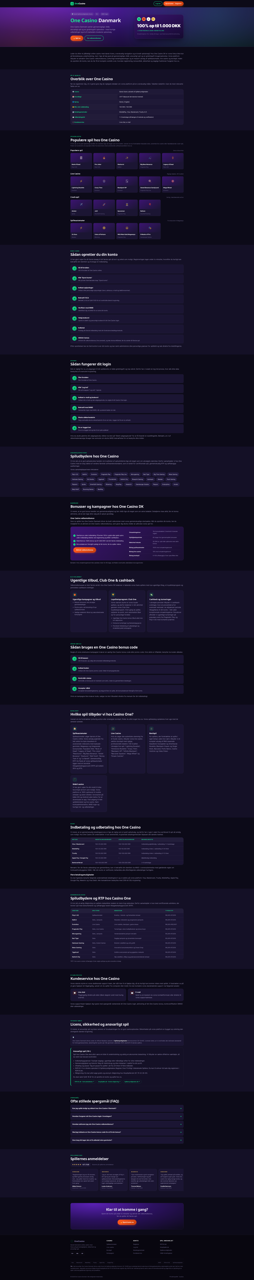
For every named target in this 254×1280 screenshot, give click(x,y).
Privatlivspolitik (174, 1276)
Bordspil (109, 1250)
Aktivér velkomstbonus (84, 550)
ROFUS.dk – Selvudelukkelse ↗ (84, 1081)
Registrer (173, 3)
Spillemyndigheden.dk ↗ (132, 1081)
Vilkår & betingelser (166, 1253)
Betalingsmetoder (138, 1250)
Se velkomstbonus (94, 38)
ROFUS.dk (163, 1244)
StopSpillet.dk (164, 1247)
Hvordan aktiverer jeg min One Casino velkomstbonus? (93, 1124)
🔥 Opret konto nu (127, 1222)
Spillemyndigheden (166, 1250)
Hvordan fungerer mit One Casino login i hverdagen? (92, 1116)
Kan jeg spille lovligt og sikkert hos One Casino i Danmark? (94, 1108)
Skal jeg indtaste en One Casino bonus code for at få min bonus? (96, 1132)
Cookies (181, 1276)
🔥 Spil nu (76, 38)
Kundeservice (137, 1253)
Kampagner (110, 1253)
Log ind (158, 3)
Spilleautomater (112, 1244)
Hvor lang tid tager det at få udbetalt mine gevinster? (92, 1140)
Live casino (110, 1247)
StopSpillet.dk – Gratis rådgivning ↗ (109, 1081)
